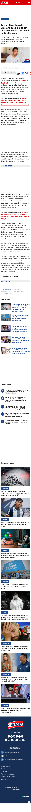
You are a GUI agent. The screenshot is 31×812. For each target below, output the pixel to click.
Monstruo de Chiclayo (6, 293)
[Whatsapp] (2, 72)
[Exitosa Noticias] (4, 2)
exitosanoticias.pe (10, 756)
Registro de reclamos (7, 769)
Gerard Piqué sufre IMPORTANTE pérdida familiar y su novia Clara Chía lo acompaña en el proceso (14, 648)
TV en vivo (4, 771)
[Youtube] (14, 736)
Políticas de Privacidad (8, 776)
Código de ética (5, 766)
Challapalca (4, 291)
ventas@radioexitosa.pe (12, 752)
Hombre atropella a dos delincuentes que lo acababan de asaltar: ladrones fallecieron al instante (17, 392)
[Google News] (19, 736)
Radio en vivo (5, 779)
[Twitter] (5, 72)
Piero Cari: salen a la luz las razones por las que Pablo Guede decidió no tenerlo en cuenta (15, 524)
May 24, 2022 (6, 166)
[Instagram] (17, 736)
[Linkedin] (11, 72)
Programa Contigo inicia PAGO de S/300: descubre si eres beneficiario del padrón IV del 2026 (17, 422)
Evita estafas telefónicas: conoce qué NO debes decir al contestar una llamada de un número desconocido (15, 555)
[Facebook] (8, 72)
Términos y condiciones (8, 774)
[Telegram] (14, 72)
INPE (10, 291)
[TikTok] (22, 736)
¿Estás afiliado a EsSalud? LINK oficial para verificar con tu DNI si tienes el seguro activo (20, 317)
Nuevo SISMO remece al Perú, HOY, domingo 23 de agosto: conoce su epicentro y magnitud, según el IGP (15, 407)
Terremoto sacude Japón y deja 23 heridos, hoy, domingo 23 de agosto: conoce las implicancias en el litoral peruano (15, 399)
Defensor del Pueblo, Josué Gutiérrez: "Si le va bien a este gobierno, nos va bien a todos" (20, 339)
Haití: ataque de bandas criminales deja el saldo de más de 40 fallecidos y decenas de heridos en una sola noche (17, 415)
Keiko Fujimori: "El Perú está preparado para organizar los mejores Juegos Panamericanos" (20, 328)
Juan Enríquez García (19, 291)
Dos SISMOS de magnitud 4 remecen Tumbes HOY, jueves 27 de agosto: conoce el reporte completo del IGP (21, 307)
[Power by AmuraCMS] (26, 796)
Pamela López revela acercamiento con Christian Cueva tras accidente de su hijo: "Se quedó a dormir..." (14, 679)
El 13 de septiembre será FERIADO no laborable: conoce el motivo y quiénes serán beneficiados (21, 350)
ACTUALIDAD (17, 289)
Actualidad (5, 19)
